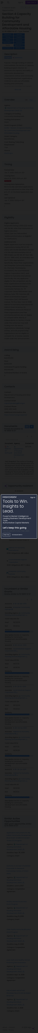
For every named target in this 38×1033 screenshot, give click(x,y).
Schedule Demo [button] (17, 535)
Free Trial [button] (6, 535)
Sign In (32, 497)
